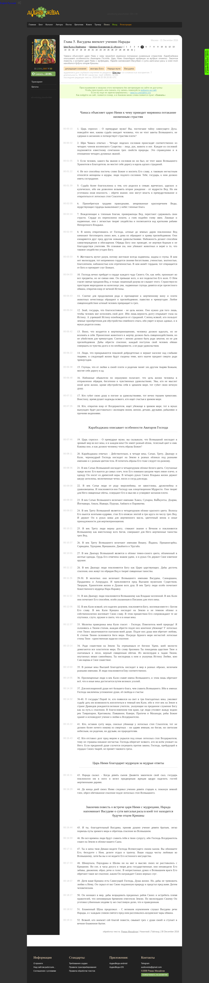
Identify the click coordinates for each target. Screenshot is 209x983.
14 (65, 50)
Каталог (49, 24)
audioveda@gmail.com (151, 967)
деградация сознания (75, 68)
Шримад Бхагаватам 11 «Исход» (105, 47)
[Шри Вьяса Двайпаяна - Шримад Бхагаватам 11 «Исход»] (43, 63)
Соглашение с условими (44, 971)
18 (81, 50)
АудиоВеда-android (118, 963)
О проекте (38, 963)
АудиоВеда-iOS (116, 967)
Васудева (129, 68)
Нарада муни (113, 68)
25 (108, 50)
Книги (89, 24)
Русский (12, 3)
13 (174, 47)
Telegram (145, 963)
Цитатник (78, 24)
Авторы (59, 24)
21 (93, 50)
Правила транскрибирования (82, 967)
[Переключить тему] (19, 3)
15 (69, 50)
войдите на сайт (149, 90)
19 (85, 50)
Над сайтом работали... (44, 967)
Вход (114, 24)
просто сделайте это (140, 92)
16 (73, 50)
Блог (41, 24)
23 (101, 50)
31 (132, 50)
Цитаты (35, 87)
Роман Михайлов (129, 931)
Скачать (43, 74)
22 (97, 50)
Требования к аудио (78, 963)
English (3, 3)
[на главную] (43, 17)
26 (112, 50)
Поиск (107, 24)
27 (116, 50)
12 (170, 47)
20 (89, 50)
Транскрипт (37, 81)
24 (104, 50)
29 (124, 50)
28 (120, 50)
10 (162, 47)
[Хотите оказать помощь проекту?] (207, 62)
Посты (69, 24)
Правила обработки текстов (82, 971)
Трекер (98, 24)
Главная (32, 24)
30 (128, 50)
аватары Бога (97, 68)
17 (77, 50)
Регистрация (125, 24)
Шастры (116, 72)
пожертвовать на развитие (154, 975)
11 (166, 47)
